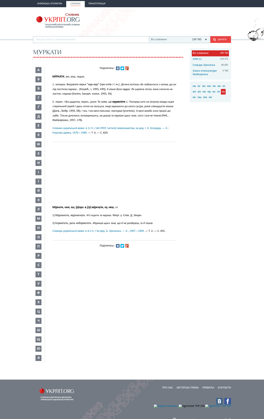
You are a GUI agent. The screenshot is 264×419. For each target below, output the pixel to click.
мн (199, 91)
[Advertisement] (182, 20)
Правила (208, 387)
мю (205, 97)
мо (204, 91)
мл (194, 91)
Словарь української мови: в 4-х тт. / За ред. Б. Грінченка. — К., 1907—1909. (98, 231)
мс (214, 91)
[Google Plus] (127, 68)
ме (203, 86)
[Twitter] (122, 68)
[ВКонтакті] (118, 68)
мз (214, 86)
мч (194, 97)
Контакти (224, 387)
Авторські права (188, 387)
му (223, 91)
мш (200, 97)
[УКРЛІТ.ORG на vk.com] (219, 401)
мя (210, 97)
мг (199, 86)
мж (209, 86)
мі (224, 86)
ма (194, 86)
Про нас (167, 387)
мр (209, 91)
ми (219, 86)
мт (218, 91)
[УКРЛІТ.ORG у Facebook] (227, 401)
